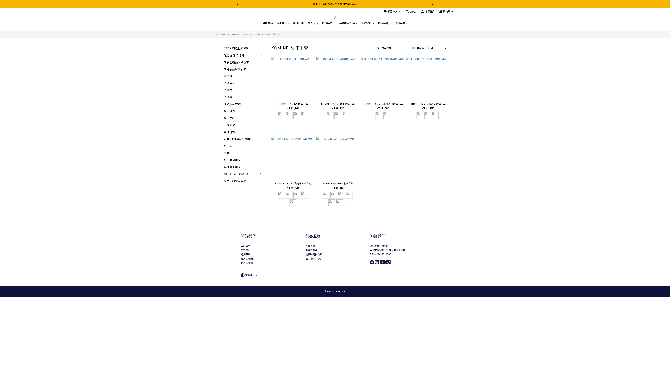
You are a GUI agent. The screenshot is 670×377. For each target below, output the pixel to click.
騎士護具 (229, 111)
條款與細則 (247, 258)
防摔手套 (229, 83)
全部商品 (220, 34)
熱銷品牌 (399, 23)
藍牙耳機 (229, 132)
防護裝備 (327, 23)
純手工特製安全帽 (235, 181)
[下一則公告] (432, 3)
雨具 (226, 153)
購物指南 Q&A (313, 258)
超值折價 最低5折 (235, 55)
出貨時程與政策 (313, 254)
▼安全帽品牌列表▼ (236, 62)
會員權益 (310, 245)
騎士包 (228, 146)
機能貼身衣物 (232, 104)
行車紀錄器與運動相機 (238, 139)
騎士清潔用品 (232, 160)
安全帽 (312, 23)
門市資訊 (246, 250)
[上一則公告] (237, 3)
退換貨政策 (311, 250)
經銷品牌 (246, 254)
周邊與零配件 (347, 23)
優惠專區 (282, 23)
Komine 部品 (253, 34)
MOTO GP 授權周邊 (236, 174)
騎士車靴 (229, 118)
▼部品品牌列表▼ (236, 34)
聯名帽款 (298, 23)
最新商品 (267, 23)
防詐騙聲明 (247, 263)
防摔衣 (228, 90)
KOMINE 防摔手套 (271, 34)
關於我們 (366, 23)
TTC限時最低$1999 (236, 48)
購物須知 (383, 23)
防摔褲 (228, 97)
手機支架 (229, 125)
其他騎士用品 (232, 167)
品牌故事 (246, 245)
